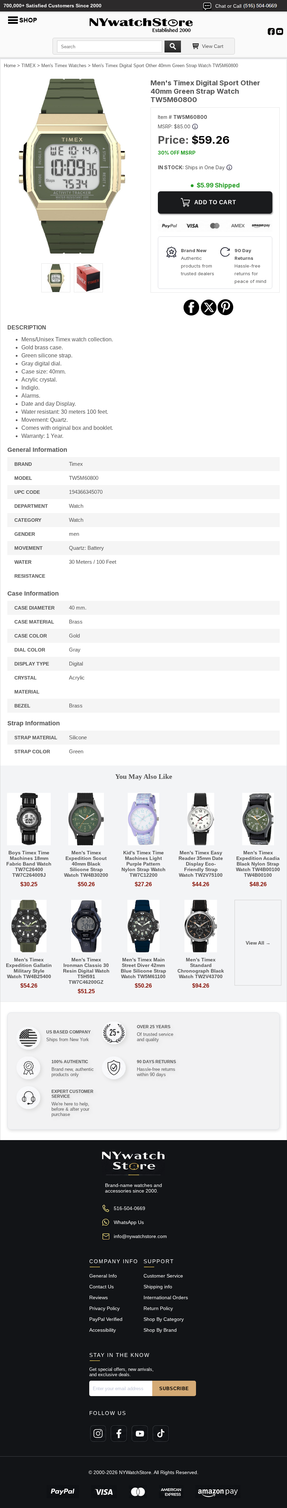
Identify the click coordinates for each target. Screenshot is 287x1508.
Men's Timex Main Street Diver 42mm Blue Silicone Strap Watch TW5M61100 (143, 968)
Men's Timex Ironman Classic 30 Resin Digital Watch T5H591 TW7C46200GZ (86, 971)
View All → (258, 943)
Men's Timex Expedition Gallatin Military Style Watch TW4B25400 (29, 968)
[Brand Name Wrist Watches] (143, 24)
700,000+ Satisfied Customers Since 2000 (53, 5)
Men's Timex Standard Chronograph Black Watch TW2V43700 (200, 968)
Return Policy (158, 1308)
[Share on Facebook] (191, 315)
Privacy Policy (104, 1308)
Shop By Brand (160, 1330)
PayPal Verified (105, 1319)
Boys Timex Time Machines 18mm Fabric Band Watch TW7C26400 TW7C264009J (28, 864)
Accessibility (102, 1330)
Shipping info (158, 1286)
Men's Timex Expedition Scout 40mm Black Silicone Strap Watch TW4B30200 (86, 864)
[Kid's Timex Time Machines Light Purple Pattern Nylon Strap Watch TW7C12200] (143, 819)
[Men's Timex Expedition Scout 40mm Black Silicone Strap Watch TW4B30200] (86, 819)
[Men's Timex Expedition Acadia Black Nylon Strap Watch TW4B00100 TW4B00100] (257, 819)
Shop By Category (164, 1319)
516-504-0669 (129, 1208)
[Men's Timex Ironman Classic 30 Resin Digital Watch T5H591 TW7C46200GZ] (86, 926)
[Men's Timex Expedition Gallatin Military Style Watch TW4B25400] (29, 926)
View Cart (212, 46)
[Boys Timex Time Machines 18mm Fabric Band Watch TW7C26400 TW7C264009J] (29, 819)
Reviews (98, 1297)
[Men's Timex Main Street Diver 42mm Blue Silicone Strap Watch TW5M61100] (143, 926)
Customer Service (163, 1276)
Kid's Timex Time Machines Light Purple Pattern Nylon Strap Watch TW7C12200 (143, 864)
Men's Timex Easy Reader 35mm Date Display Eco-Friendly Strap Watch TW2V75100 (200, 864)
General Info (103, 1276)
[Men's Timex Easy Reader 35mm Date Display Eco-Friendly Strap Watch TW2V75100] (200, 819)
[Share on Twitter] (208, 315)
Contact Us (101, 1286)
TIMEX (28, 65)
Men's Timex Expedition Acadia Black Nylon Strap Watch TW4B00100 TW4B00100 (258, 864)
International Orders (166, 1297)
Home (10, 65)
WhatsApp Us (129, 1222)
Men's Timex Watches (63, 65)
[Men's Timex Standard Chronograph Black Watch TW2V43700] (200, 926)
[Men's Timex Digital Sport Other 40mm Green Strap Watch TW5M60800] (72, 252)
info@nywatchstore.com (140, 1236)
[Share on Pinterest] (225, 315)
